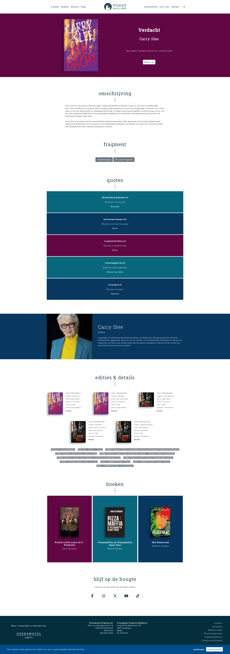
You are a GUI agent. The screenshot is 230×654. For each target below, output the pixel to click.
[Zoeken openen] (184, 6)
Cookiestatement (213, 637)
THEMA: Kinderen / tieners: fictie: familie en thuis (76, 453)
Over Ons (164, 7)
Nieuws (55, 7)
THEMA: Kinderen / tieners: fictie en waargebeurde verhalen (148, 457)
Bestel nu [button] (149, 62)
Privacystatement (213, 633)
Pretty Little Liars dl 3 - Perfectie (69, 543)
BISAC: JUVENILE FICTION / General (115, 462)
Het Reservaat (160, 542)
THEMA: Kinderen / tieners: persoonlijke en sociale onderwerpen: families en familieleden (142, 449)
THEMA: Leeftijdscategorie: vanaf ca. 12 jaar (78, 462)
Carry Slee (110, 327)
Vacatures (217, 626)
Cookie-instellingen (212, 640)
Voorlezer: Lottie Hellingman (63, 449)
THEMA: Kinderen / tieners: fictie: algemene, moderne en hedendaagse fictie (88, 457)
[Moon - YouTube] (126, 596)
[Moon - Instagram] (104, 596)
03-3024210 (122, 633)
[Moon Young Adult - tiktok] (137, 596)
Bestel (68, 411)
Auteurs (75, 7)
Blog (83, 7)
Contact (175, 7)
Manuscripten (215, 630)
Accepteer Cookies (214, 649)
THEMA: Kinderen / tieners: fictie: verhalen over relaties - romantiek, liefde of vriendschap (137, 453)
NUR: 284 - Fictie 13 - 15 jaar (90, 449)
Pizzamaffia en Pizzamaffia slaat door (115, 543)
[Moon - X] (115, 596)
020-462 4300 (106, 633)
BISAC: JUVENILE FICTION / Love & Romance (115, 466)
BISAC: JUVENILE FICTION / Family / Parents (152, 462)
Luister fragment (125, 159)
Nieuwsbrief (151, 7)
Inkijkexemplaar (104, 159)
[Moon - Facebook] (92, 596)
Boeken (65, 7)
